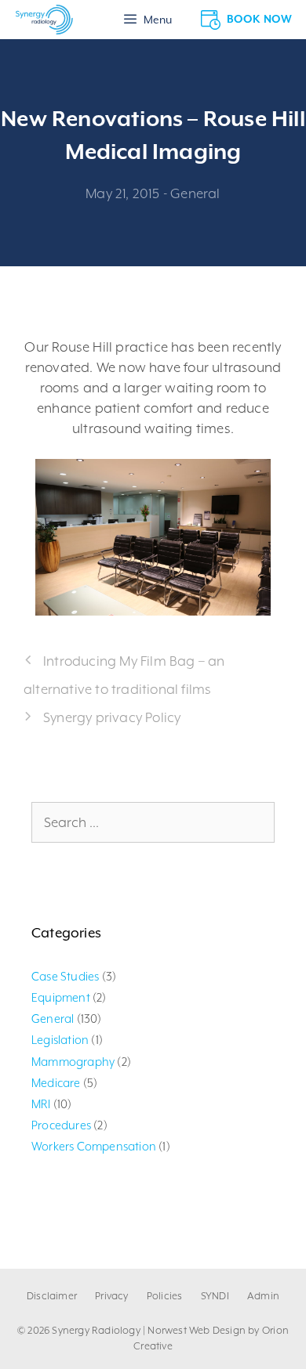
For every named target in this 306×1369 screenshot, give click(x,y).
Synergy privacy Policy (111, 717)
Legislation (60, 1039)
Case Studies (65, 976)
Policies (165, 1296)
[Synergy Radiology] (44, 19)
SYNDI (215, 1296)
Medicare (56, 1082)
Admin (263, 1296)
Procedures (61, 1125)
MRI (41, 1104)
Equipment (60, 997)
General (195, 193)
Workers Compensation (93, 1146)
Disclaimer (52, 1296)
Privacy (111, 1296)
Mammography (73, 1061)
